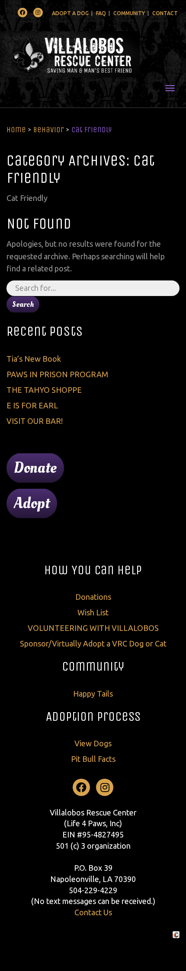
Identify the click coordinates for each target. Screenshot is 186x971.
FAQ (101, 13)
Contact (165, 13)
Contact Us (93, 912)
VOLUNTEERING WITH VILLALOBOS (93, 628)
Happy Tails (93, 693)
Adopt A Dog (70, 13)
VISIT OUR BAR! (34, 421)
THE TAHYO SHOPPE (44, 389)
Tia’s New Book (33, 358)
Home (16, 129)
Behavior (48, 129)
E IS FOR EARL (32, 405)
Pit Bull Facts (93, 759)
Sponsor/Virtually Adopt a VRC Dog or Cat (93, 643)
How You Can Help (93, 570)
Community (129, 13)
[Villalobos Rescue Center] (93, 54)
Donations (93, 596)
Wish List (93, 612)
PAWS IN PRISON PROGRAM (57, 374)
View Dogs (93, 743)
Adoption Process (93, 716)
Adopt (32, 503)
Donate (35, 468)
